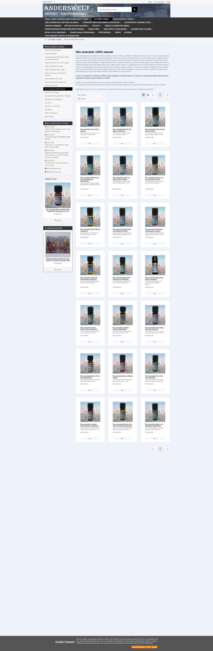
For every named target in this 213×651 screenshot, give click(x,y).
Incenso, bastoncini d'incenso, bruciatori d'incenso (64, 29)
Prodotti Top (51, 179)
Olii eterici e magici (101, 19)
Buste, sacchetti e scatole (124, 19)
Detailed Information (138, 647)
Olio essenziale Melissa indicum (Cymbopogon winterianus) (90, 179)
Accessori (127, 32)
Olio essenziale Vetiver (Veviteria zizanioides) (90, 377)
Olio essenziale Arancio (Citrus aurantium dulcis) (154, 178)
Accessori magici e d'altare (141, 29)
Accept (154, 647)
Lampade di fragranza (53, 26)
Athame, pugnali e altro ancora (82, 32)
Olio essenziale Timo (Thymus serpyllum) (154, 377)
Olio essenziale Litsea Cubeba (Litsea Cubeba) (121, 178)
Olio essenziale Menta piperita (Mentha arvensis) (122, 230)
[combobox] (49, 2)
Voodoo (118, 32)
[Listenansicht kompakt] (148, 95)
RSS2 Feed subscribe (53, 168)
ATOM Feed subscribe (53, 172)
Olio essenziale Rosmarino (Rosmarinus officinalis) (121, 278)
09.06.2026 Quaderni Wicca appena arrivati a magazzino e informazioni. (58, 129)
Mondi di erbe (93, 29)
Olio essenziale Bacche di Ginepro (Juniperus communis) (122, 425)
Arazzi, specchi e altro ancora (115, 29)
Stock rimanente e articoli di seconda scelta (62, 36)
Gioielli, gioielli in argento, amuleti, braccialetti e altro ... (67, 19)
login (168, 2)
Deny (148, 647)
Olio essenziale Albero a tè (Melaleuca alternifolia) (154, 425)
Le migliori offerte (53, 228)
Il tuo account (159, 2)
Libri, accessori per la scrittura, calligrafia (61, 22)
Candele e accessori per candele (117, 26)
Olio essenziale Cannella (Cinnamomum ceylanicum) (89, 425)
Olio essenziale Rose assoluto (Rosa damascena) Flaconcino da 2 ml (58, 210)
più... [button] (90, 143)
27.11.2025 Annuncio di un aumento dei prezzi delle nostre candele (57, 145)
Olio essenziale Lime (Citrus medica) (89, 130)
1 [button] (156, 95)
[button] (153, 95)
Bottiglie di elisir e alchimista (76, 26)
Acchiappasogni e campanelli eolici (137, 22)
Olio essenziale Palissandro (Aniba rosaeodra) (154, 278)
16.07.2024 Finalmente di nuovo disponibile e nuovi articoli (56, 163)
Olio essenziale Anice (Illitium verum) (123, 377)
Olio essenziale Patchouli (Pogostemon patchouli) (88, 278)
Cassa (150, 2)
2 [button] (160, 95)
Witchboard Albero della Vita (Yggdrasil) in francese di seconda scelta (58, 259)
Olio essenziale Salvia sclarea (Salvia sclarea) (155, 130)
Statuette (96, 26)
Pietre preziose (105, 32)
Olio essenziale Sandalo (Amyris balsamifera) (121, 328)
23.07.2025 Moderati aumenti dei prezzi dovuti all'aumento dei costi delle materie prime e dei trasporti (57, 153)
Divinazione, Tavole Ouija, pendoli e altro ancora (101, 22)
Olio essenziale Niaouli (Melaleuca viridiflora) (122, 130)
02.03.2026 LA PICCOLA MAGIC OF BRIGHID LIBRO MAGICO (57, 137)
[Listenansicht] (143, 95)
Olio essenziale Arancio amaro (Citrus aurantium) (89, 328)
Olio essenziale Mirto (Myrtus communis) (90, 230)
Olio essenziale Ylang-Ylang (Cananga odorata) (154, 328)
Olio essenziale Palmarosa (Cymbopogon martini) (154, 230)
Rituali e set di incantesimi (55, 32)
